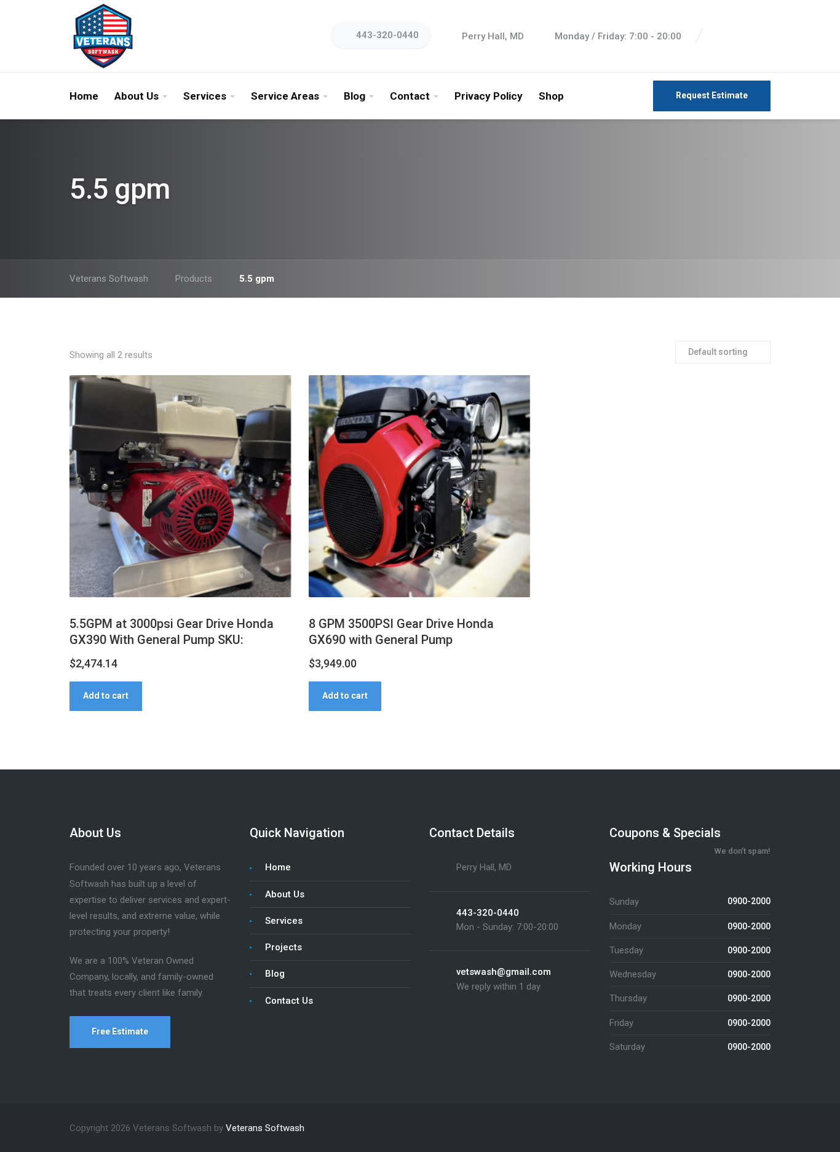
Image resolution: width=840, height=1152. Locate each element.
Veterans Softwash (265, 1128)
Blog (354, 96)
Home (83, 96)
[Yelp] (764, 36)
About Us (136, 96)
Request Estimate (712, 95)
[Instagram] (749, 36)
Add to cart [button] (106, 696)
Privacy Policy (488, 96)
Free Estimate (120, 1031)
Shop (551, 96)
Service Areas (285, 96)
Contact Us (289, 1000)
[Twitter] (735, 36)
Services (204, 96)
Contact (410, 96)
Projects (283, 947)
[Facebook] (720, 36)
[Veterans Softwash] (103, 35)
